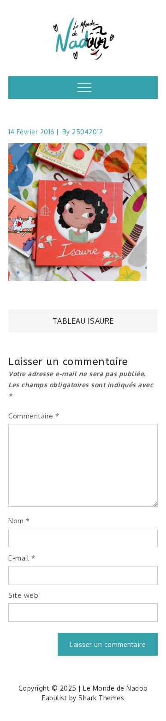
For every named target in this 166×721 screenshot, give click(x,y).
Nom (19, 520)
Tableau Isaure (83, 321)
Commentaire (33, 416)
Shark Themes (101, 698)
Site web (23, 595)
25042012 (87, 132)
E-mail (21, 558)
